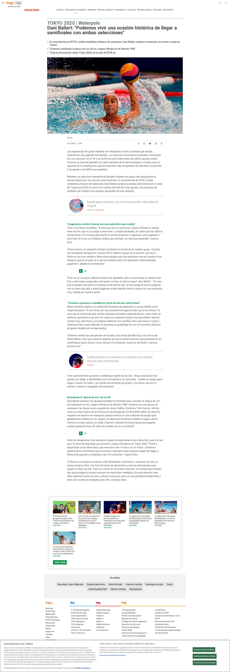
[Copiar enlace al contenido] (161, 143)
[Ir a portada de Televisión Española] (82, 603)
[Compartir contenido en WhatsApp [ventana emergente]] (156, 143)
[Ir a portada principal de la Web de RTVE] (57, 603)
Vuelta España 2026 (97, 589)
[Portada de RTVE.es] (14, 3)
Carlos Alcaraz (115, 584)
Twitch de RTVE (79, 187)
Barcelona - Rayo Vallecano (70, 584)
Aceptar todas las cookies (204, 650)
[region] (115, 656)
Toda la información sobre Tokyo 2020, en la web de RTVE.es (83, 52)
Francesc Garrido (134, 584)
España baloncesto (96, 584)
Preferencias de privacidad (204, 663)
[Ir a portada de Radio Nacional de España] (108, 603)
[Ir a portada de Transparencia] (153, 603)
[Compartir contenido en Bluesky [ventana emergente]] (150, 143)
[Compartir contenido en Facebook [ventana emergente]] (138, 143)
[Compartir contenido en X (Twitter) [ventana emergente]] (144, 143)
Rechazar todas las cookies (204, 656)
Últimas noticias (118, 589)
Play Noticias (135, 589)
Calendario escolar (154, 584)
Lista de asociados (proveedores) (113, 655)
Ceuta (169, 584)
